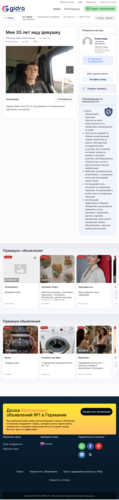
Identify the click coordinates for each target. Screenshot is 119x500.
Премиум (7, 327)
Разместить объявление (96, 411)
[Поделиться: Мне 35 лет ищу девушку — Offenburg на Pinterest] (98, 446)
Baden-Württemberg (25, 38)
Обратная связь (67, 2)
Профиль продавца (97, 88)
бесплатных (34, 410)
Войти (57, 9)
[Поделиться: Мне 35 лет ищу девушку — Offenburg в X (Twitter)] (90, 454)
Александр (101, 38)
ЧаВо (80, 2)
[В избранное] (35, 258)
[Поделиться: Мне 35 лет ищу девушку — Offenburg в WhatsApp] (81, 446)
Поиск (10, 18)
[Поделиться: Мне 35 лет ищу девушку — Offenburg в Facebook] (90, 446)
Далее (109, 18)
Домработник (13, 292)
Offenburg (10, 38)
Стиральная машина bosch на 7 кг (57, 364)
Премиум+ (7, 257)
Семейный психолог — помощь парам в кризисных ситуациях (91, 365)
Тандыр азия (12, 363)
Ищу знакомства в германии (88, 293)
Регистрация (72, 9)
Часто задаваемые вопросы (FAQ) (83, 471)
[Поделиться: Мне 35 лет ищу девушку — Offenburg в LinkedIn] (81, 454)
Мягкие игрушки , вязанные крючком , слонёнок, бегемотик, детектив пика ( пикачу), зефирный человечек (57, 295)
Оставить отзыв (98, 79)
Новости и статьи (108, 2)
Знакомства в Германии (48, 17)
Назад (100, 18)
